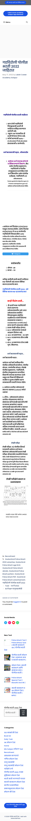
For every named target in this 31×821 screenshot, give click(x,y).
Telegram (17, 254)
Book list (7, 736)
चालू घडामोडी (9, 762)
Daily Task (8, 739)
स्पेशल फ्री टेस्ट (9, 792)
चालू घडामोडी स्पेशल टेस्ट (13, 765)
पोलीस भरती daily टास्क (13, 772)
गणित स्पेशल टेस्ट (11, 759)
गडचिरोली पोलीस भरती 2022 (13, 583)
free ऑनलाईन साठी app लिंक (15, 805)
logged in (17, 602)
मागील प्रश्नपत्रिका (11, 785)
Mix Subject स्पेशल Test (13, 749)
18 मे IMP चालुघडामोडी (13, 589)
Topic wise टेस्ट (23, 712)
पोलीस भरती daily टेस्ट (13, 708)
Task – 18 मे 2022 (12, 586)
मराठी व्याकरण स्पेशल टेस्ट (14, 782)
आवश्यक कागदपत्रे (11, 755)
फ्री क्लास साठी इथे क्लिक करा (16, 2)
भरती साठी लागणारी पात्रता (14, 778)
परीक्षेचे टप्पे (8, 769)
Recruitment (10, 556)
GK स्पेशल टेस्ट (9, 742)
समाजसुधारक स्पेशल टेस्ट (14, 788)
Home (6, 746)
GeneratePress (15, 818)
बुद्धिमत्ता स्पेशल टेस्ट (12, 775)
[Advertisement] (15, 42)
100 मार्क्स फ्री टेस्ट (11, 732)
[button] (26, 22)
